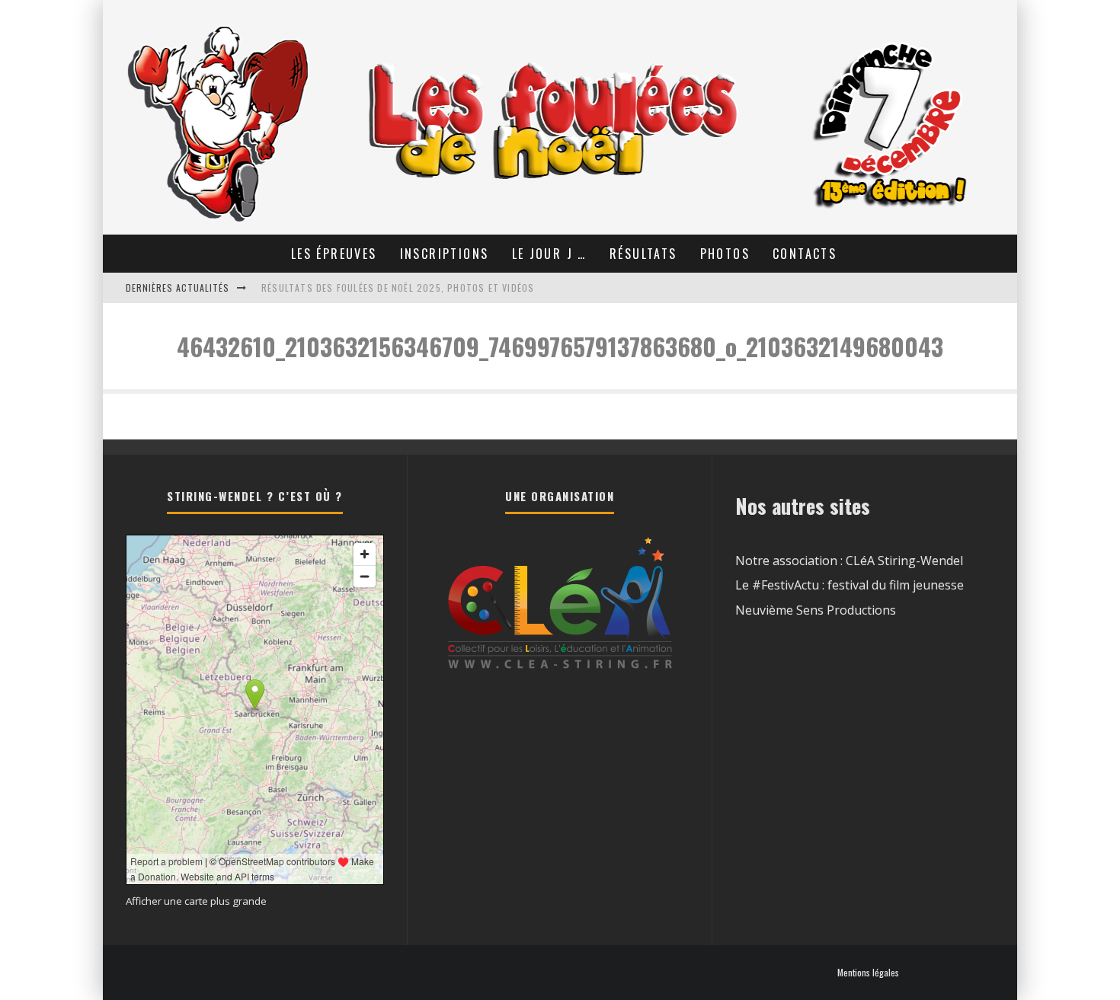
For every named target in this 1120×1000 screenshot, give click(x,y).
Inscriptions (444, 253)
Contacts (805, 253)
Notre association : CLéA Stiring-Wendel (849, 560)
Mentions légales (868, 972)
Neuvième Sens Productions (815, 610)
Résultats (643, 253)
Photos (725, 253)
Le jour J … (549, 253)
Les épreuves (334, 253)
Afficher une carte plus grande (196, 901)
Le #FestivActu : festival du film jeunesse (849, 585)
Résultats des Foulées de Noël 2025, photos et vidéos (397, 287)
